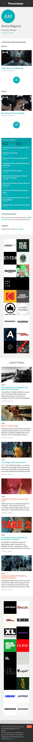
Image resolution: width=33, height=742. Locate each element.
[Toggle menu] (3, 3)
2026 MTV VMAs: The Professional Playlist (16, 205)
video (3, 385)
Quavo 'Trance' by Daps (9, 426)
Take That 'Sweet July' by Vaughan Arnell (16, 148)
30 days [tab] (12, 143)
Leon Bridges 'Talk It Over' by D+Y (13, 462)
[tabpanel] (16, 177)
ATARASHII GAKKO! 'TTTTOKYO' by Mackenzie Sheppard (14, 577)
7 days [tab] (5, 143)
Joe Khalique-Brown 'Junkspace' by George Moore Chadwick (14, 538)
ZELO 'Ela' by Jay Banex (10, 153)
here (11, 739)
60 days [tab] (19, 143)
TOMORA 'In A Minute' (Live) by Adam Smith (14, 500)
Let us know (19, 229)
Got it (29, 726)
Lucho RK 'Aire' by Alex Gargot (12, 171)
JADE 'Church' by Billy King (12, 68)
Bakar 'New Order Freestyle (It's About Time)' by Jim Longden (15, 177)
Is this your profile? (7, 33)
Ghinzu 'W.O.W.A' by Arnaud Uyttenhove (15, 158)
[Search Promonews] (29, 3)
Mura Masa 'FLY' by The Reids (12, 113)
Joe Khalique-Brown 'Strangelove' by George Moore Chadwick (14, 388)
